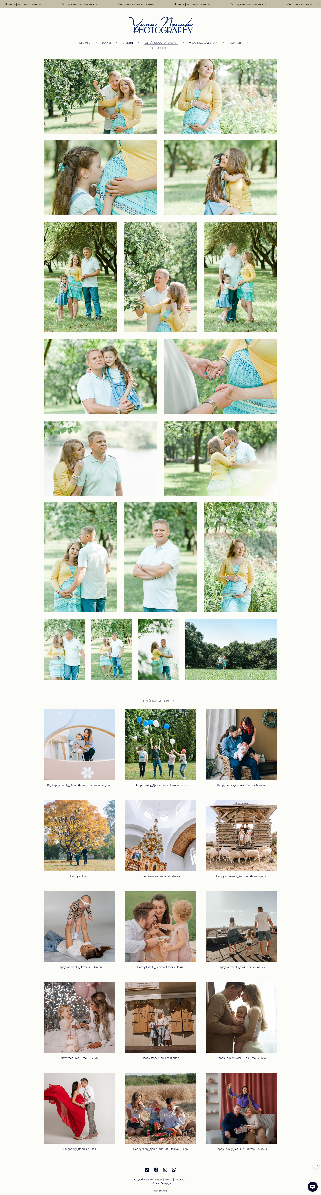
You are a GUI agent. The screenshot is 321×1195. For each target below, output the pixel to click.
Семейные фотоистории (161, 42)
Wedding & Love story (203, 42)
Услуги (106, 42)
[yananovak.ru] (160, 25)
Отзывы (128, 42)
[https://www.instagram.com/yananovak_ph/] (165, 1170)
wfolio (164, 1190)
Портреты (235, 42)
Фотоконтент (160, 48)
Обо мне (84, 42)
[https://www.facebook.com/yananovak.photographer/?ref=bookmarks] (156, 1170)
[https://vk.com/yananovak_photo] (147, 1170)
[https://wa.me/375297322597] (174, 1170)
